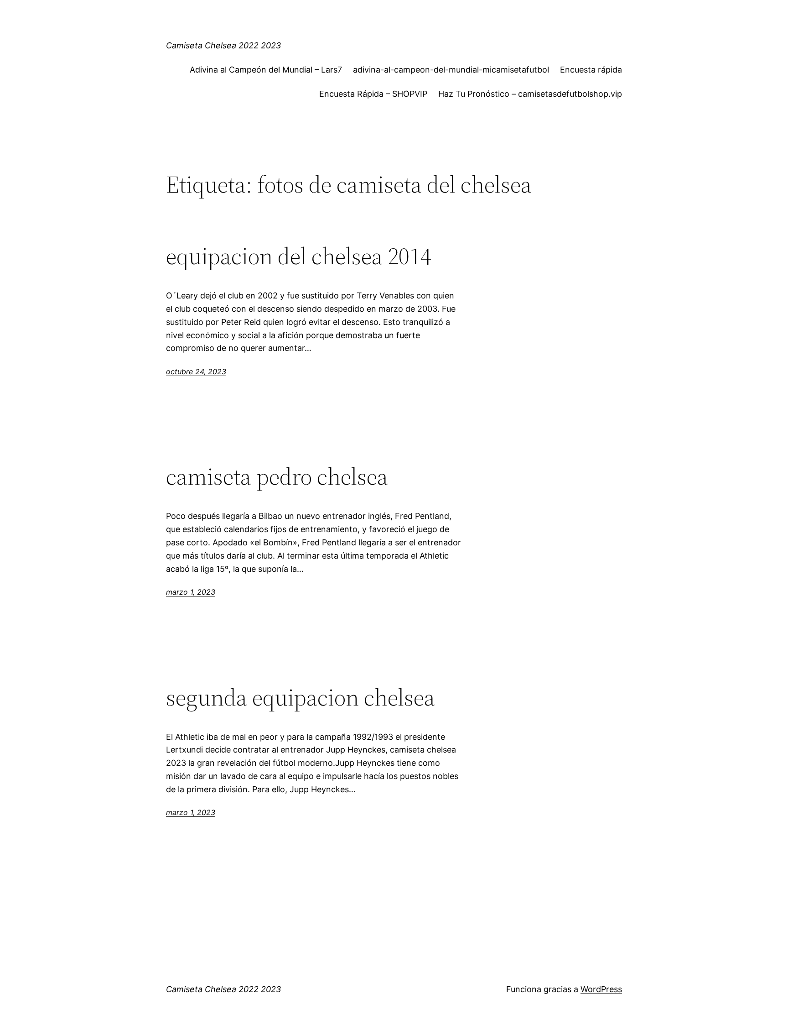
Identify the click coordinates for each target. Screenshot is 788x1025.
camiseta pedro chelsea (277, 476)
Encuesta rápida (591, 69)
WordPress (601, 989)
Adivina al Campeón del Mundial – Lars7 (266, 69)
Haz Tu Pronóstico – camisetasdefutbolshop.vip (530, 94)
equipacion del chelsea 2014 (298, 256)
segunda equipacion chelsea (300, 697)
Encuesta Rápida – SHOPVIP (373, 94)
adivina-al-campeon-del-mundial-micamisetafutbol (451, 69)
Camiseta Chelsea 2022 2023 (223, 45)
